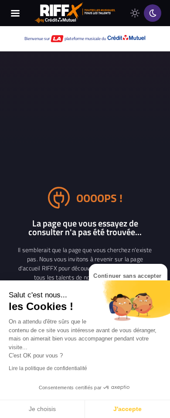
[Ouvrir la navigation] (15, 13)
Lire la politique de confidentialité (48, 368)
